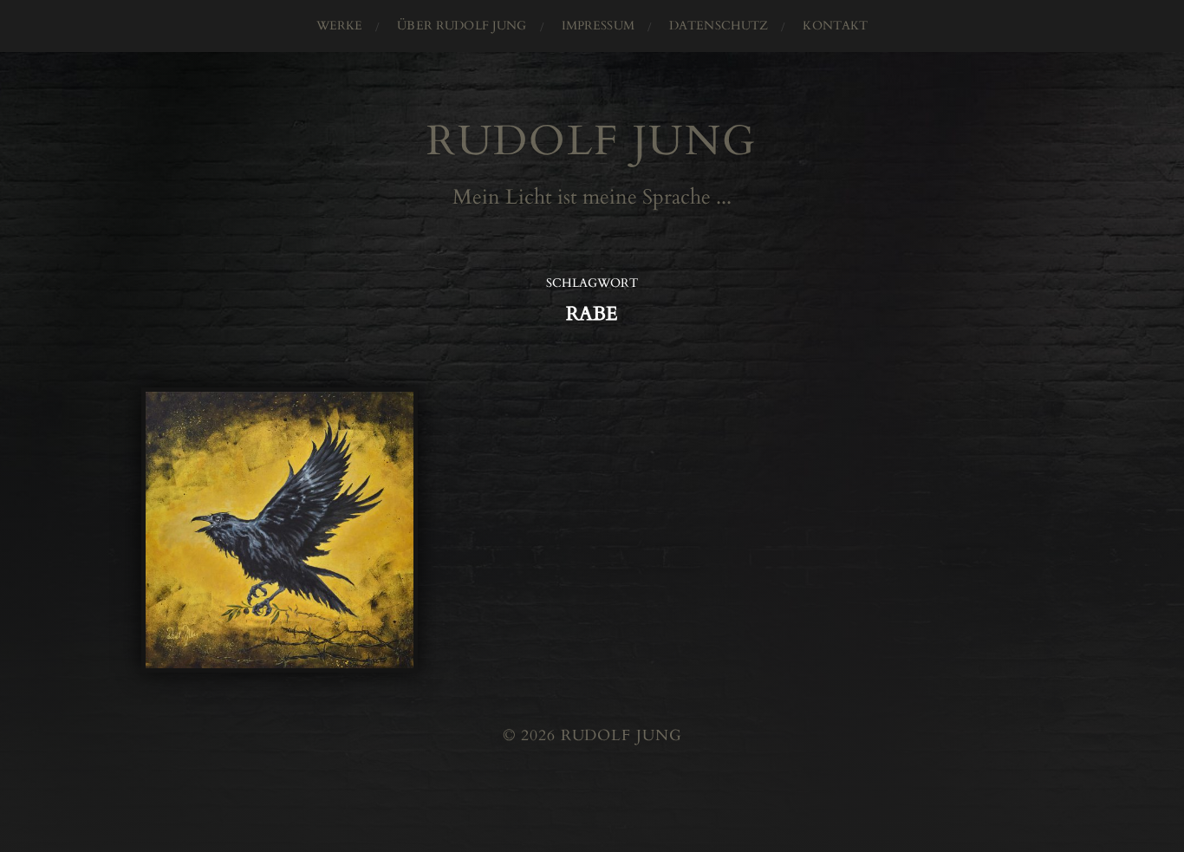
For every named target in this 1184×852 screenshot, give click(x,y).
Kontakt (835, 25)
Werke (339, 25)
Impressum (598, 25)
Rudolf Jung (591, 141)
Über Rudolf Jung (461, 25)
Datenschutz (719, 25)
